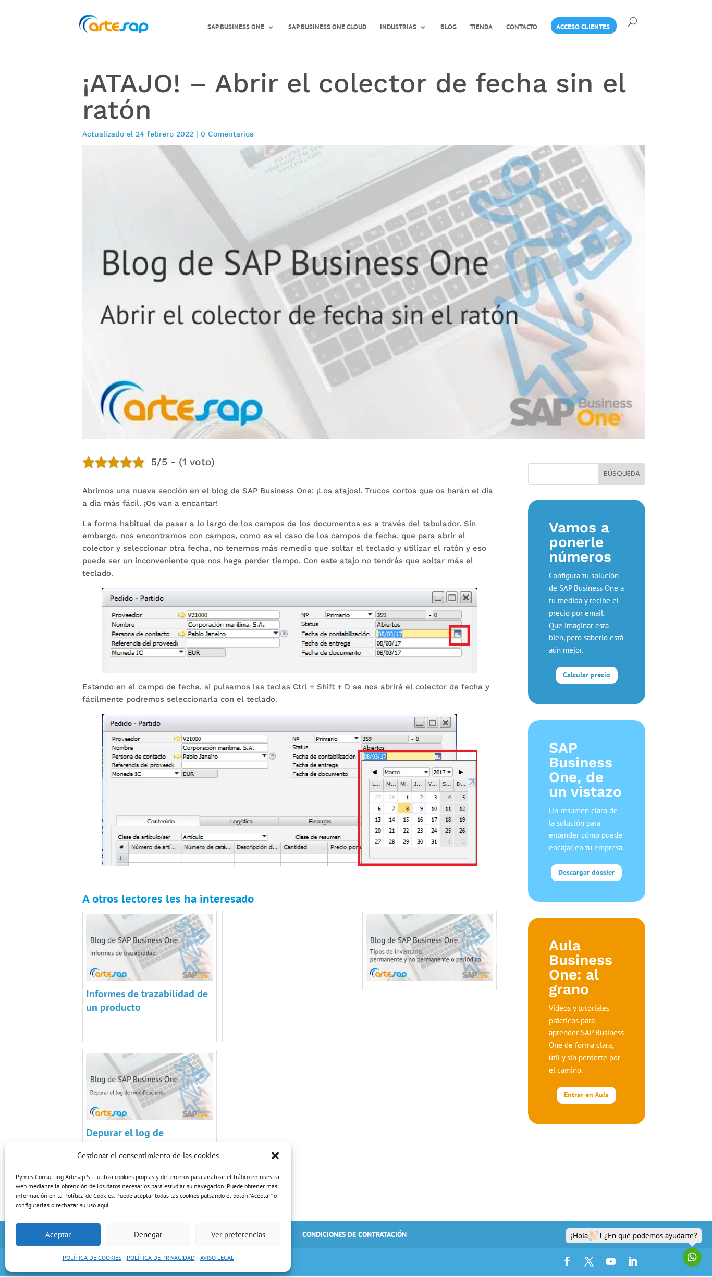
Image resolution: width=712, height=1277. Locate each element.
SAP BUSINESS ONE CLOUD (327, 27)
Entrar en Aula (586, 1094)
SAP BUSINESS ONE (235, 27)
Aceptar (58, 1234)
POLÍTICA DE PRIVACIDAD (161, 1257)
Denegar (148, 1234)
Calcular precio (586, 674)
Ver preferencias (238, 1234)
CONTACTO (521, 27)
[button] (275, 1155)
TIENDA (481, 27)
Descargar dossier (586, 872)
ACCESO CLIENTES (583, 27)
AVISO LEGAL (217, 1257)
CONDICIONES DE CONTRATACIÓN (354, 1234)
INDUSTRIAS (398, 27)
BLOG (448, 27)
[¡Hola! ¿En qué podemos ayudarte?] (692, 1257)
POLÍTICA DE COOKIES (92, 1257)
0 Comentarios (227, 134)
